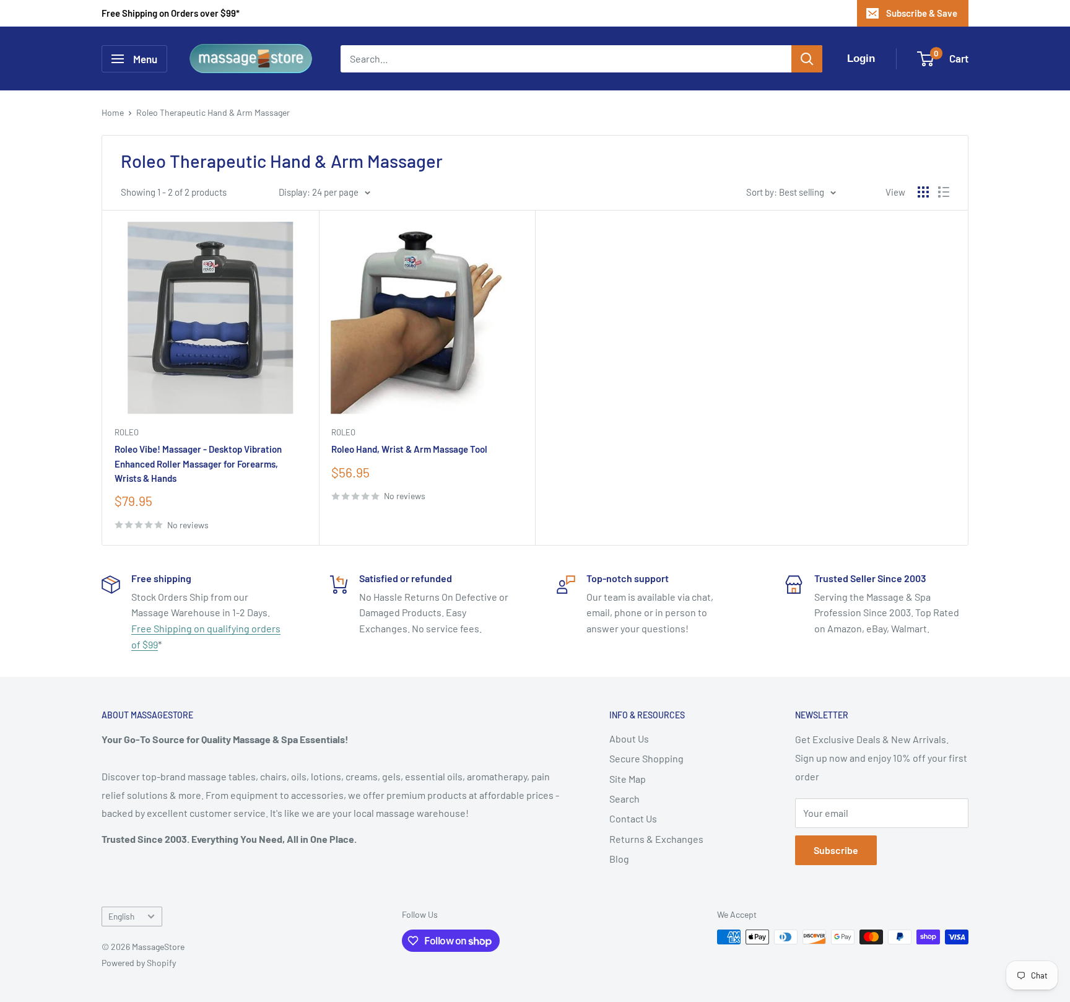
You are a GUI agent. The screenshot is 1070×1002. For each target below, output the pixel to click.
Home (113, 112)
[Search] (806, 58)
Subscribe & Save (921, 13)
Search (624, 798)
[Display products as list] (943, 192)
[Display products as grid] (923, 192)
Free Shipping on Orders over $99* (171, 13)
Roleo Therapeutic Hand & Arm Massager (213, 112)
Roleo (127, 432)
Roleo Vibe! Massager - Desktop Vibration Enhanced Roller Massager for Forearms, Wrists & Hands (198, 463)
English (121, 916)
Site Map (627, 779)
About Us (629, 738)
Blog (619, 859)
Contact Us (633, 818)
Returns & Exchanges (656, 839)
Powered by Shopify (139, 962)
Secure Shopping (646, 758)
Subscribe (836, 850)
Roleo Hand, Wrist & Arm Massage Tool (409, 449)
